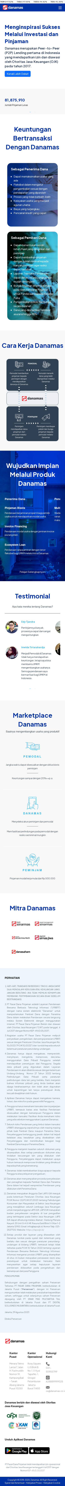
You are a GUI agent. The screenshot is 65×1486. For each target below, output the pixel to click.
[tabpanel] (32, 100)
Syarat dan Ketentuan (15, 1483)
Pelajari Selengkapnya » (32, 571)
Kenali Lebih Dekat (18, 73)
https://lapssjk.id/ (35, 1230)
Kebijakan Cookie (52, 1483)
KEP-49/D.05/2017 (36, 1470)
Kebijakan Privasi (34, 1483)
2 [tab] (34, 112)
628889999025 (54, 1381)
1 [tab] (30, 112)
